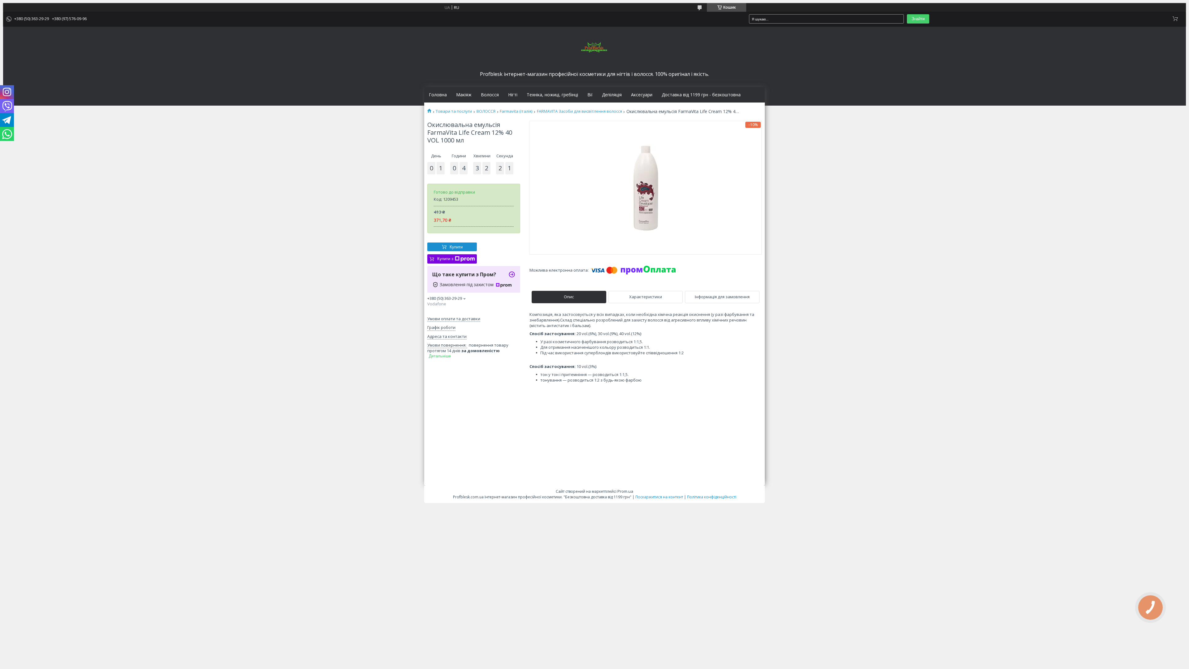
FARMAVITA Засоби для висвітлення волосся (579, 111)
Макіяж (464, 95)
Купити (456, 247)
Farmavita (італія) (516, 111)
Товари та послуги (454, 111)
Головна (438, 95)
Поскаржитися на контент (659, 497)
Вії (590, 95)
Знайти (918, 18)
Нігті (512, 95)
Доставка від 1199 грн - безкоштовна (701, 95)
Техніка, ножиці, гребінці (552, 95)
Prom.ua (625, 491)
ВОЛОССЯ (486, 111)
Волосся (490, 95)
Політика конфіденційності (711, 497)
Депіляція (612, 95)
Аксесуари (641, 95)
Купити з (445, 258)
